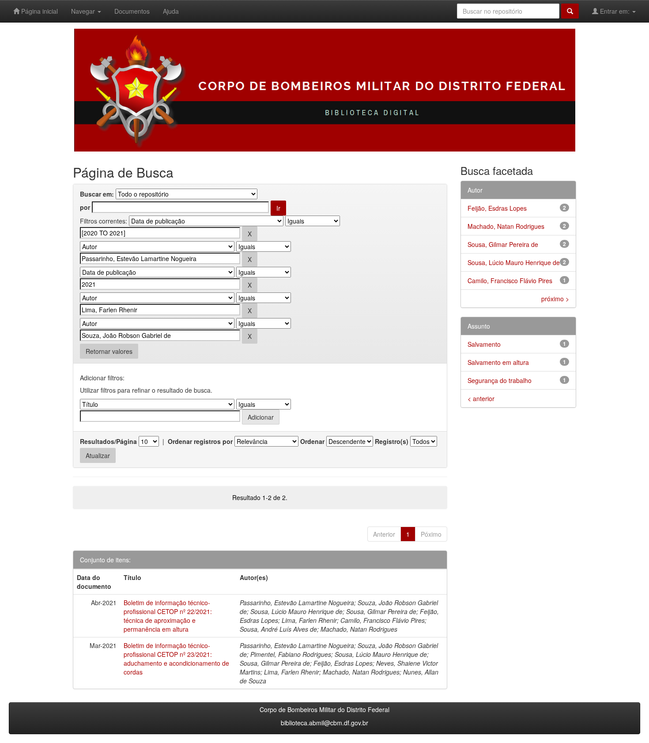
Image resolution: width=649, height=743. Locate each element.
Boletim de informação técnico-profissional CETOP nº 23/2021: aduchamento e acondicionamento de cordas (176, 658)
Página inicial (38, 11)
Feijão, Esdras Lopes (497, 208)
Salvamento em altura (498, 362)
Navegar (84, 11)
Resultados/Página (108, 441)
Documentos (132, 11)
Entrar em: (614, 11)
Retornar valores (109, 351)
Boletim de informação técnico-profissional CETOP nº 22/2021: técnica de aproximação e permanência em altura (168, 615)
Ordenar (312, 441)
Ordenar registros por (200, 441)
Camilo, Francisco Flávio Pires (510, 280)
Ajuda (171, 11)
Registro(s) (391, 441)
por (85, 207)
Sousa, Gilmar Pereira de (503, 244)
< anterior (481, 398)
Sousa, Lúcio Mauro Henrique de (514, 262)
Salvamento (484, 344)
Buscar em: (97, 194)
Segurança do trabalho (500, 380)
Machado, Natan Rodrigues (506, 226)
